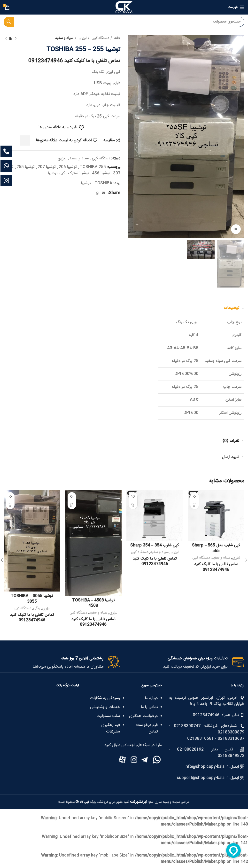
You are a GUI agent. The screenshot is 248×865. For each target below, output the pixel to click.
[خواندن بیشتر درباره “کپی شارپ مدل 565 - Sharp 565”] (194, 505)
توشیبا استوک (78, 173)
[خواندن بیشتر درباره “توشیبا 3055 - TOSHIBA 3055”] (10, 505)
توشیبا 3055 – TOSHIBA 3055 (32, 599)
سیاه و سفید (64, 38)
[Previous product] (15, 38)
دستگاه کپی (100, 38)
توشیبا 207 (46, 167)
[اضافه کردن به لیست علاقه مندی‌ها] (194, 496)
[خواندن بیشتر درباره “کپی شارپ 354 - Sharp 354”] (133, 505)
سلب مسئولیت (108, 716)
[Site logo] (124, 7)
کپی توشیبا (56, 173)
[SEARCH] (9, 22)
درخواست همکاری (143, 716)
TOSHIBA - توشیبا (96, 183)
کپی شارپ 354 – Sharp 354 (154, 545)
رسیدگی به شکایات (105, 698)
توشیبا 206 (68, 167)
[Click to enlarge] (236, 229)
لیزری (82, 38)
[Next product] (6, 38)
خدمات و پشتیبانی (105, 707)
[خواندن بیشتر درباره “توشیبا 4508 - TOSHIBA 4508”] (72, 505)
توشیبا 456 (101, 173)
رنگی (36, 608)
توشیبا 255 (25, 167)
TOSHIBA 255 (93, 167)
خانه (116, 38)
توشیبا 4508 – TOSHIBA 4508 (93, 603)
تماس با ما (149, 707)
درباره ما (151, 698)
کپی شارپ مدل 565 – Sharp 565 (216, 548)
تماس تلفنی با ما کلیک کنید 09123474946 (74, 61)
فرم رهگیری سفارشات (110, 728)
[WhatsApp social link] (98, 193)
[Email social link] (104, 193)
